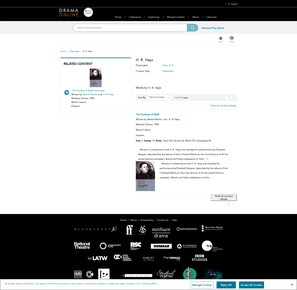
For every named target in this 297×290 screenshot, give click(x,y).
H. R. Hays (108, 94)
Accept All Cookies (252, 285)
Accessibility (146, 220)
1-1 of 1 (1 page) (181, 98)
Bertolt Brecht (90, 94)
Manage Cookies (202, 285)
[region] (148, 284)
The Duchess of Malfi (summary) (88, 90)
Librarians (212, 17)
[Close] (292, 284)
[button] (232, 39)
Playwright (74, 51)
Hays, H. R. (168, 65)
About (195, 17)
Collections (135, 17)
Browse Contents (176, 17)
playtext (140, 135)
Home (118, 17)
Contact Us (162, 220)
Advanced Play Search (212, 28)
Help (174, 220)
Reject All (226, 285)
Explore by (153, 17)
